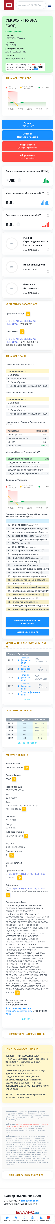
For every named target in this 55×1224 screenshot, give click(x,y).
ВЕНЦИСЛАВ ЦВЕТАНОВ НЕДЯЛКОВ (27, 874)
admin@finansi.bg (29, 1201)
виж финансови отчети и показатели (27, 621)
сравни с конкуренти (27, 632)
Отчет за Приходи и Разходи (27, 135)
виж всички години (27, 743)
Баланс (27, 124)
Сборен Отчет (27, 146)
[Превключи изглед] (51, 35)
